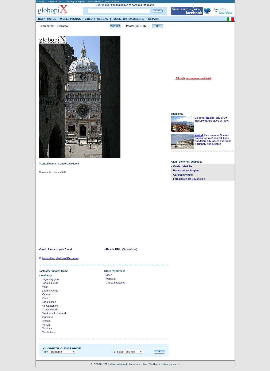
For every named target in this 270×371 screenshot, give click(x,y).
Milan (45, 286)
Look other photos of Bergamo (60, 258)
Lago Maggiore (50, 279)
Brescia (46, 320)
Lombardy (47, 26)
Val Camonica (50, 305)
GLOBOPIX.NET (99, 364)
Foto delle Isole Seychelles (189, 179)
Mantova (47, 328)
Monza (46, 324)
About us (174, 364)
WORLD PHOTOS (70, 18)
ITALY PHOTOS (47, 18)
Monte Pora (48, 332)
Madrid (198, 135)
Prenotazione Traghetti (186, 170)
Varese (46, 294)
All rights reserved (118, 364)
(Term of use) (129, 249)
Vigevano (47, 317)
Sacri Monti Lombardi (54, 313)
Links (144, 364)
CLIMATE (153, 18)
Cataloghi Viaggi (183, 174)
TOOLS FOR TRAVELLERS (128, 18)
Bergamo (62, 26)
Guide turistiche (182, 166)
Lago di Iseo (49, 302)
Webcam (110, 278)
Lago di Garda (50, 283)
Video (108, 275)
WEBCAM (102, 18)
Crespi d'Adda (50, 309)
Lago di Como (50, 290)
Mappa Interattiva (115, 282)
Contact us (134, 364)
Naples (210, 117)
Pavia (45, 298)
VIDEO (89, 18)
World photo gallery (158, 364)
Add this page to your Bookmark (193, 78)
